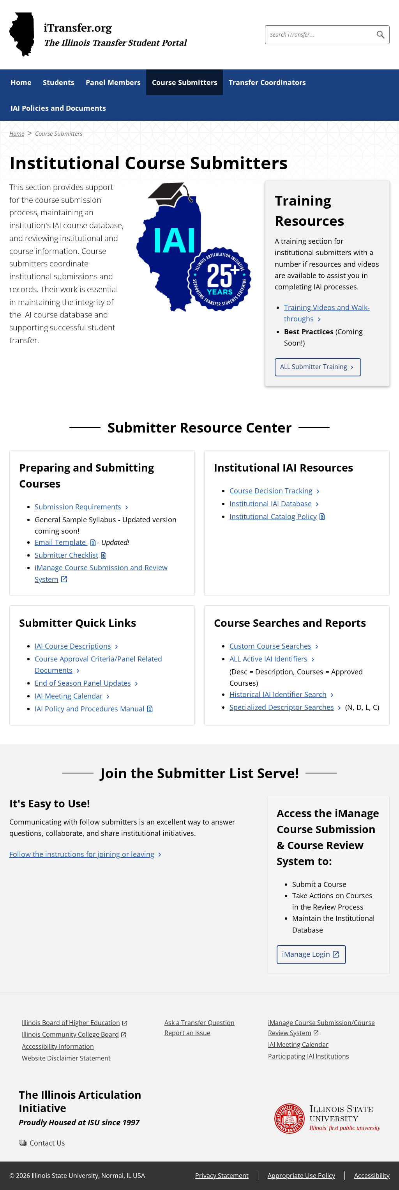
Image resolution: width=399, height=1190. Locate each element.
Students (58, 82)
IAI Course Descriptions (73, 646)
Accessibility (372, 1175)
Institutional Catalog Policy (273, 516)
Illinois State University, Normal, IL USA (88, 1175)
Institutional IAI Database (271, 503)
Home (21, 82)
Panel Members (113, 82)
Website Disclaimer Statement (66, 1058)
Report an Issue (187, 1033)
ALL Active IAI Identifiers (268, 658)
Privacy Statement (222, 1175)
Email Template (61, 542)
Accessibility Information (58, 1046)
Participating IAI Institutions (308, 1056)
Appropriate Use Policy (301, 1175)
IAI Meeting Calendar (68, 696)
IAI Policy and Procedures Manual (90, 708)
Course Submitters (184, 82)
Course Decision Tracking (271, 490)
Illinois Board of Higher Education (71, 1022)
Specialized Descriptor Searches (282, 707)
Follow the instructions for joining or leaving (81, 854)
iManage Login (306, 954)
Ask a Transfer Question (199, 1022)
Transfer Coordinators (267, 82)
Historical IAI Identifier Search (278, 694)
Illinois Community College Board (70, 1034)
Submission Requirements (78, 506)
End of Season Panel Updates (83, 683)
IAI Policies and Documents (58, 108)
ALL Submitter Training (313, 366)
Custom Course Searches (270, 646)
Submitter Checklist (66, 555)
